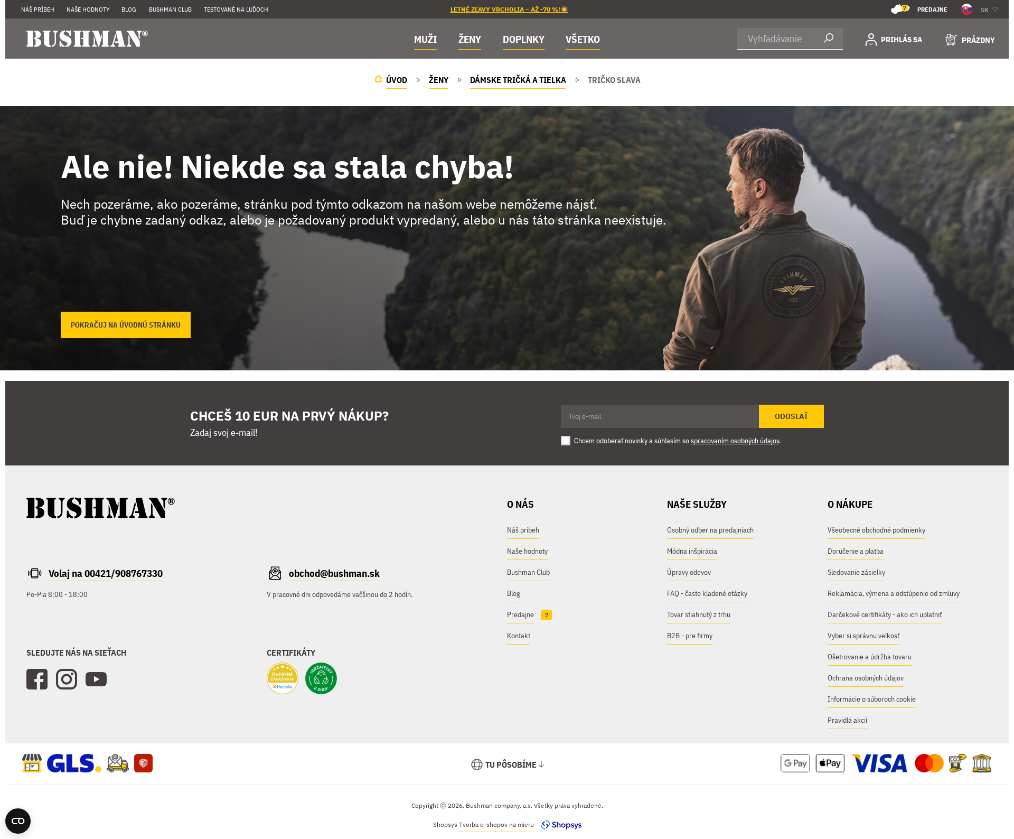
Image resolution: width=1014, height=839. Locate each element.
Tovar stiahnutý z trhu (698, 614)
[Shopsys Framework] (558, 824)
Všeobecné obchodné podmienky (876, 530)
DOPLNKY (523, 39)
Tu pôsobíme (511, 764)
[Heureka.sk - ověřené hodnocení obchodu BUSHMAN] (282, 679)
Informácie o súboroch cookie (872, 699)
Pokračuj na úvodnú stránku (126, 325)
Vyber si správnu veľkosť (863, 635)
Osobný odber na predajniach (710, 530)
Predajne (925, 8)
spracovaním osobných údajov (735, 440)
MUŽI (425, 39)
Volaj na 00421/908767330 (106, 573)
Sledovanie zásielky (856, 572)
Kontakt (518, 635)
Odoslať (791, 416)
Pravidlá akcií (847, 720)
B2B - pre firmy (689, 635)
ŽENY (469, 39)
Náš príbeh (37, 9)
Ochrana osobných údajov (866, 678)
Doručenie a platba (856, 551)
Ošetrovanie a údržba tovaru (870, 656)
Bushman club (170, 9)
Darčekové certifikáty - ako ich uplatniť (885, 614)
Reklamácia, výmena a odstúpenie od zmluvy (894, 593)
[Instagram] (66, 679)
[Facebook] (37, 679)
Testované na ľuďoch (236, 9)
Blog (128, 9)
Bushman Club (528, 572)
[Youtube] (96, 679)
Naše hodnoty (88, 9)
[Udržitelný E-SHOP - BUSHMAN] (321, 679)
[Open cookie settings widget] (18, 821)
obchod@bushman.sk (334, 573)
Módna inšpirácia (692, 551)
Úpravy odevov (689, 572)
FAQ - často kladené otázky (707, 593)
